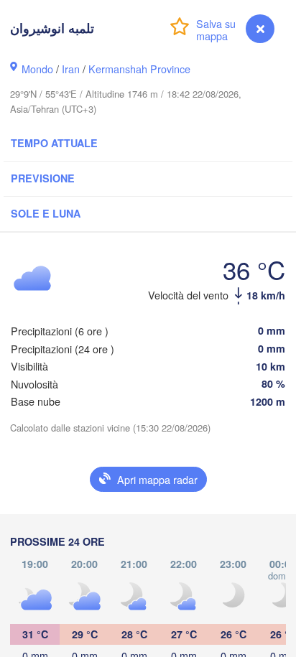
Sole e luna (45, 213)
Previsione (43, 178)
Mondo (37, 68)
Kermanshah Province (139, 68)
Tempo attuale (54, 143)
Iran (71, 68)
